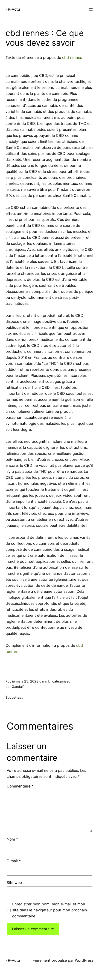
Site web (14, 882)
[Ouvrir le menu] (90, 9)
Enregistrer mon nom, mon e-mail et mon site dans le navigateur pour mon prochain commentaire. (49, 910)
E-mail (14, 861)
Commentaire (20, 786)
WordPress (84, 960)
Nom (12, 839)
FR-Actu (13, 9)
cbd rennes (72, 57)
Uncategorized (59, 681)
